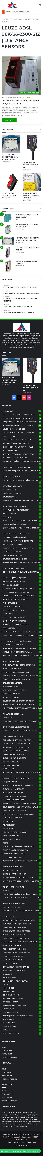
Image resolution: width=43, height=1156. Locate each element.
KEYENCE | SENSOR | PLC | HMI (15, 458)
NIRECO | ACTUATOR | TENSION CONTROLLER (20, 676)
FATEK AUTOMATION (11, 765)
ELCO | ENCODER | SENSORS (14, 617)
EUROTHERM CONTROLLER (13, 789)
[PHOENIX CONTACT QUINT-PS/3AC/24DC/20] (8, 229)
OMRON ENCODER (9, 1026)
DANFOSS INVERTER (10, 1002)
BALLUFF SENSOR (10, 450)
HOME (4, 1047)
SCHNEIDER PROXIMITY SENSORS (16, 751)
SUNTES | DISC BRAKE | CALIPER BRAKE (18, 785)
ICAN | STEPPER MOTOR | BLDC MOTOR (18, 877)
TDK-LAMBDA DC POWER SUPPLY (15, 981)
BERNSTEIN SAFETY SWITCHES (14, 1005)
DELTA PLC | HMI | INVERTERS (14, 537)
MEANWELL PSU (9, 991)
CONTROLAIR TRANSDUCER (13, 568)
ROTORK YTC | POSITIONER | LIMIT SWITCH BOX (21, 772)
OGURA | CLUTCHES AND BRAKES (16, 967)
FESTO (5, 843)
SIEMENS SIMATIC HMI (11, 477)
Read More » (9, 120)
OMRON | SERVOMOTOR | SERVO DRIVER (18, 596)
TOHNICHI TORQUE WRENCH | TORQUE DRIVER (21, 861)
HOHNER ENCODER (10, 686)
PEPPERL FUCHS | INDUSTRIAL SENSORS (18, 433)
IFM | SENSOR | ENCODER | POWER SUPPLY (19, 422)
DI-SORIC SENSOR (10, 963)
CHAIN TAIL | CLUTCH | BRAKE (14, 578)
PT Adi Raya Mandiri (9, 97)
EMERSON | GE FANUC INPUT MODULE (18, 447)
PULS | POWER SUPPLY (12, 661)
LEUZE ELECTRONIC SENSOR (14, 429)
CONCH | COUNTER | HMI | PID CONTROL (19, 740)
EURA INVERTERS (9, 890)
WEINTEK (6, 1030)
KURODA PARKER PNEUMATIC (14, 935)
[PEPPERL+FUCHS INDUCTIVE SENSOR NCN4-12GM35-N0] (11, 144)
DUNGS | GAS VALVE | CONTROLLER (17, 924)
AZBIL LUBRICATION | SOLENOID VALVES (18, 814)
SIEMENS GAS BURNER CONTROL (16, 850)
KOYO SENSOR (8, 769)
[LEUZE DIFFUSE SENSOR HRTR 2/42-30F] (32, 147)
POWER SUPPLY (9, 825)
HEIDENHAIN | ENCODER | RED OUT (16, 524)
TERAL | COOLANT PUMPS (13, 793)
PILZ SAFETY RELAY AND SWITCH (16, 443)
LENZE (5, 984)
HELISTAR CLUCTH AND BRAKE (15, 832)
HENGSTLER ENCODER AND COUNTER (18, 778)
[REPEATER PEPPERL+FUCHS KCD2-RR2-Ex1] (8, 218)
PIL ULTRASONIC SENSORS (13, 714)
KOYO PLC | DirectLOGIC (12, 669)
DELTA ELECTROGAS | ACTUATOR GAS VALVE (20, 807)
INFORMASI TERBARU (11, 1033)
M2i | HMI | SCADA (10, 782)
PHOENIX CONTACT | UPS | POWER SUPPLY (19, 589)
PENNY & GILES (9, 614)
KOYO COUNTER (9, 1023)
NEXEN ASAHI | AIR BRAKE (13, 867)
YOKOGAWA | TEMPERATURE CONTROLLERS (20, 648)
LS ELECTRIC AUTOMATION (13, 754)
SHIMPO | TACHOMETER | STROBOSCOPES (19, 803)
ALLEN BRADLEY (9, 821)
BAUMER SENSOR (10, 497)
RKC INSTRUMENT (10, 603)
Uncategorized (8, 974)
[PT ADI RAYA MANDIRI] (12, 5)
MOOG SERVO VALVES (11, 694)
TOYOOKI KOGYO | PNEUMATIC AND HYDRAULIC (22, 572)
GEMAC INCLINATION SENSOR (14, 811)
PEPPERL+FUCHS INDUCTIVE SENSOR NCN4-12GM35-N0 (10, 157)
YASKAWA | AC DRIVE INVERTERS (15, 624)
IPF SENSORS (8, 828)
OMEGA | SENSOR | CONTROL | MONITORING (20, 894)
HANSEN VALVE (8, 1009)
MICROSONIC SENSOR (11, 839)
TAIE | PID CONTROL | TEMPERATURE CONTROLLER (22, 655)
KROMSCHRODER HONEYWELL (15, 581)
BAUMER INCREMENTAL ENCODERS (16, 559)
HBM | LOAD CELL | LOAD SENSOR (16, 938)
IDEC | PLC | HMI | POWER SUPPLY (16, 510)
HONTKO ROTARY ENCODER (14, 970)
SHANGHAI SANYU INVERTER (14, 621)
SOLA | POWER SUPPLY (12, 945)
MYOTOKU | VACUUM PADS (13, 960)
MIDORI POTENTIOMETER (12, 762)
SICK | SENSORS (9, 436)
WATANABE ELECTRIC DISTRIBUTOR (16, 747)
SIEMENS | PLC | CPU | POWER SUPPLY (18, 548)
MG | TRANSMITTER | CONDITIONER (21, 471)
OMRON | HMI (8, 717)
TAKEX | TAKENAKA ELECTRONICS (16, 727)
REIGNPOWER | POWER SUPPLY (15, 796)
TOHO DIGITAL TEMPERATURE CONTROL (18, 704)
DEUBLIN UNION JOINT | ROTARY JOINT (18, 701)
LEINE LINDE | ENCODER (12, 818)
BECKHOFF (7, 517)
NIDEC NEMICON (9, 988)
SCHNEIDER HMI (9, 917)
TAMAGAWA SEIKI (9, 977)
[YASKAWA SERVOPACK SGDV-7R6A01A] (8, 266)
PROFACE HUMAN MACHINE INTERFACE (18, 418)
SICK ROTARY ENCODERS (12, 544)
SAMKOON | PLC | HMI (11, 907)
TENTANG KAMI (7, 1050)
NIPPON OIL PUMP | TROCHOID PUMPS (18, 541)
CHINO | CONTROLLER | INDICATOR (16, 679)
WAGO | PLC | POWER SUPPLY (14, 506)
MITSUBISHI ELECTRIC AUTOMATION (17, 440)
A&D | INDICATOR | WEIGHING (14, 949)
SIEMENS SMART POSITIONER (14, 874)
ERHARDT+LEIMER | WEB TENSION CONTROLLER (21, 562)
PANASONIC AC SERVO (12, 585)
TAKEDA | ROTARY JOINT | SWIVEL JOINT (18, 1016)
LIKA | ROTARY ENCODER (12, 555)
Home (5, 19)
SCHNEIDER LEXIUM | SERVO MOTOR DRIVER (20, 632)
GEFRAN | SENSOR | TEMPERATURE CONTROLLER (22, 911)
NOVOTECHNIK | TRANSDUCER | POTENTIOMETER (22, 480)
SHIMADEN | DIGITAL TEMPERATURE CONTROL (21, 721)
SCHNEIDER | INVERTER (12, 552)
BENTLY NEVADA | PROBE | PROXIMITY (18, 641)
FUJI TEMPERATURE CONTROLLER (16, 592)
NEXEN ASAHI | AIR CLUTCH (14, 904)
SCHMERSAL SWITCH (11, 995)
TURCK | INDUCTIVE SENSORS (14, 758)
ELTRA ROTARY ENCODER (13, 645)
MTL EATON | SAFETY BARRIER (15, 690)
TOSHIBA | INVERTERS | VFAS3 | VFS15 (18, 425)
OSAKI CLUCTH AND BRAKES (14, 854)
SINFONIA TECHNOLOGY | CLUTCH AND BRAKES (21, 528)
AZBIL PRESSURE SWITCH (13, 736)
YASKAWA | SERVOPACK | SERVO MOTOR (18, 454)
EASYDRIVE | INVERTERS (12, 683)
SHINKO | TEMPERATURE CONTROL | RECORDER (21, 731)
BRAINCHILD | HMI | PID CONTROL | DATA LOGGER (22, 898)
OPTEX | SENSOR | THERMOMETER (16, 744)
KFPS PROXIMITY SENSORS (13, 800)
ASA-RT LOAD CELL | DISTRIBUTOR (16, 953)
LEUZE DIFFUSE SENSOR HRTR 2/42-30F (31, 165)
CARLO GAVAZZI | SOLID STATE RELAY (17, 931)
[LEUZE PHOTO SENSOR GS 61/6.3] (11, 182)
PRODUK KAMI (8, 411)
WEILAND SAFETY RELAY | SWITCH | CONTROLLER (22, 881)
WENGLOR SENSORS (11, 697)
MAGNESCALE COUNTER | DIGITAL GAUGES (20, 920)
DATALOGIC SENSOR (11, 836)
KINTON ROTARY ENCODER (13, 998)
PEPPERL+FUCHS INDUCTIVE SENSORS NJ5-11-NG (31, 195)
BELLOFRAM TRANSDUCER (13, 857)
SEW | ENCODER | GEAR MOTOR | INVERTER (20, 942)
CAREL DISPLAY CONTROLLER (14, 927)
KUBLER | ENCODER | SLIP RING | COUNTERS (20, 521)
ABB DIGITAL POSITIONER (12, 606)
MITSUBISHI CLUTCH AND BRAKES (16, 599)
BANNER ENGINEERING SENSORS (16, 672)
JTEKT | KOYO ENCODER (12, 486)
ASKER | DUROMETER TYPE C (14, 887)
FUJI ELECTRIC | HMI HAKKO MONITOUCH (19, 415)
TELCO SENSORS (9, 513)
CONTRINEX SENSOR (10, 1012)
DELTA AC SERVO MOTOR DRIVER (16, 534)
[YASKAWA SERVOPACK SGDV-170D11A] (8, 253)
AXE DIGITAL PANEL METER (19, 665)
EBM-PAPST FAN (9, 490)
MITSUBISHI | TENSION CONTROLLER (17, 652)
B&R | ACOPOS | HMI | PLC (13, 493)
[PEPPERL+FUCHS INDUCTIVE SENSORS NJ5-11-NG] (32, 182)
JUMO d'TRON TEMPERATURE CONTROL (18, 846)
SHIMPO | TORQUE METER (13, 956)
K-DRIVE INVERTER (10, 1019)
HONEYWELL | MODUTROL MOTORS (17, 467)
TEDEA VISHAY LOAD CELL (13, 870)
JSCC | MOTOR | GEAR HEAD (14, 610)
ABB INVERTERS (9, 628)
